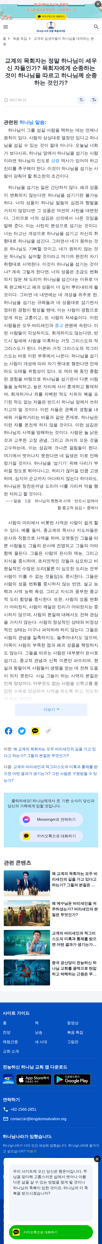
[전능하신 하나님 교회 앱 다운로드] (8, 1079)
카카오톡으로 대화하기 (40, 1232)
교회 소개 (11, 1051)
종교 (59, 325)
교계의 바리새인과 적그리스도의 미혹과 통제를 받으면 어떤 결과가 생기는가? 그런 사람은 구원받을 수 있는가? (51, 773)
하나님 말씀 (32, 122)
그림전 (73, 1042)
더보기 (32, 1151)
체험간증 (10, 1042)
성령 (55, 160)
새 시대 (41, 1042)
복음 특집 (20, 38)
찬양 (6, 1032)
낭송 (38, 1032)
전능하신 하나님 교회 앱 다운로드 (35, 1067)
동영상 (73, 1023)
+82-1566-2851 (23, 1109)
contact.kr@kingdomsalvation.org (38, 1119)
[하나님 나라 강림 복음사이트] (51, 26)
